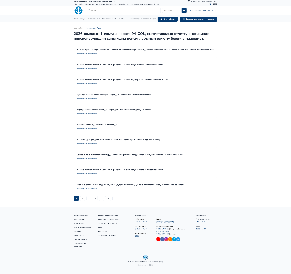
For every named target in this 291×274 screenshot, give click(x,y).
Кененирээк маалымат (87, 53)
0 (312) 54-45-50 (141, 229)
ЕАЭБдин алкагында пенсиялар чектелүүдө (97, 124)
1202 (215, 4)
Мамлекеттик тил (93, 19)
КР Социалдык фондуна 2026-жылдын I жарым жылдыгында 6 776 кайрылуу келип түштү (118, 139)
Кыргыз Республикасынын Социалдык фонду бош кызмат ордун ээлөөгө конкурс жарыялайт (120, 64)
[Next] (114, 198)
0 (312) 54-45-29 (141, 222)
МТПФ (121, 19)
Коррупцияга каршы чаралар (137, 19)
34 (108, 198)
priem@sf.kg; (161, 222)
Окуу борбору (107, 19)
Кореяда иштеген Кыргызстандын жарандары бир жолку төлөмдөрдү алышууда (114, 109)
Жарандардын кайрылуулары (201, 10)
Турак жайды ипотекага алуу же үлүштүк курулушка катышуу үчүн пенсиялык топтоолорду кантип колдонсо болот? (130, 185)
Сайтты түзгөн (143, 265)
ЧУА (115, 19)
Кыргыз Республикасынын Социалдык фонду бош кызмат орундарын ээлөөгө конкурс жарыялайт (122, 79)
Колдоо (153, 19)
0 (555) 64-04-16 (162, 234)
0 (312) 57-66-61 (162, 229)
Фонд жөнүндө (79, 19)
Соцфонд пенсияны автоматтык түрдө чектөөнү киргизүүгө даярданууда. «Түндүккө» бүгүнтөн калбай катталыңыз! (130, 155)
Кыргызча (168, 10)
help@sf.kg (170, 222)
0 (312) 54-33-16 (162, 231)
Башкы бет (78, 28)
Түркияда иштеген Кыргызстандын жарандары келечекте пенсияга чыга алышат (114, 94)
